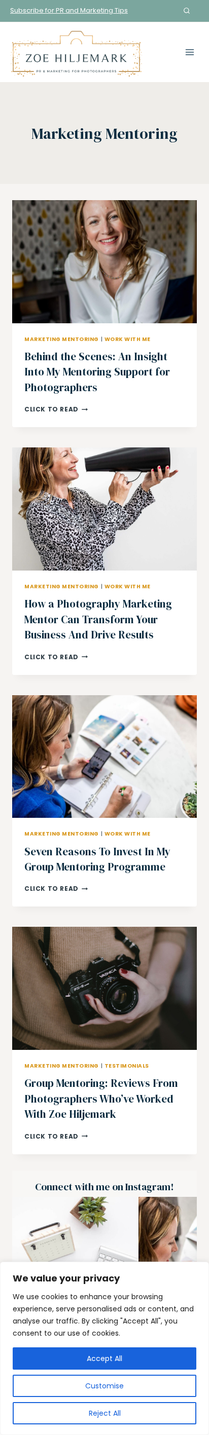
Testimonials (126, 1066)
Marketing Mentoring (61, 339)
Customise (104, 1386)
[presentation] (104, 261)
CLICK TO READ (56, 409)
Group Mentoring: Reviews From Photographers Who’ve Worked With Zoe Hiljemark (101, 1098)
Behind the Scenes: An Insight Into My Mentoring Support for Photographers (97, 372)
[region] (104, 1348)
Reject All (105, 1413)
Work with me (127, 339)
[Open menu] (189, 52)
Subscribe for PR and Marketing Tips (69, 10)
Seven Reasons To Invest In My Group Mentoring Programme (97, 859)
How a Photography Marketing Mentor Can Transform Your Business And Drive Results (98, 619)
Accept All (104, 1358)
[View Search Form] (187, 11)
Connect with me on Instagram (102, 1187)
